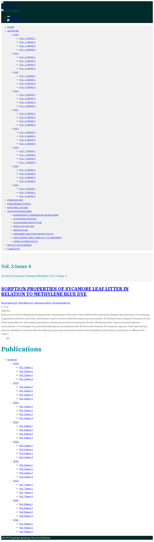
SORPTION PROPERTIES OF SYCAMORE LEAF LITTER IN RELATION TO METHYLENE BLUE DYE (65, 291)
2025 (16, 166)
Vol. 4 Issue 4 (27, 106)
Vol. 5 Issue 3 (27, 121)
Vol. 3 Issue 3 (27, 83)
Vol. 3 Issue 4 (27, 87)
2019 (16, 53)
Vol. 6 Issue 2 (27, 136)
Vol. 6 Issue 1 (27, 132)
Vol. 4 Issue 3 (27, 102)
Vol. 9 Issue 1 (27, 188)
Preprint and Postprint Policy (33, 234)
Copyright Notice (24, 219)
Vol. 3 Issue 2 (27, 79)
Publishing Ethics (19, 204)
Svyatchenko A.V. (61, 302)
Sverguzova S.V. (9, 302)
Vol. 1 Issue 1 (27, 38)
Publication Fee (23, 226)
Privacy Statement (19, 245)
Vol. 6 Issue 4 (27, 143)
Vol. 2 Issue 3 (27, 64)
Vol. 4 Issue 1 (27, 95)
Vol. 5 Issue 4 (27, 125)
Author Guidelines (19, 211)
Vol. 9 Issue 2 (27, 192)
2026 (16, 185)
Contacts (13, 249)
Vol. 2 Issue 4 (27, 68)
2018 (16, 34)
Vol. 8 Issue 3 (27, 177)
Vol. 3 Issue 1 (27, 76)
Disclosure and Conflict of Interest (37, 237)
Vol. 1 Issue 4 (27, 49)
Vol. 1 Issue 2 (27, 42)
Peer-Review (15, 200)
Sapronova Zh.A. (43, 302)
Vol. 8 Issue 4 (27, 181)
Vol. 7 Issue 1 (27, 151)
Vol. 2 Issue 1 (27, 57)
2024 (16, 147)
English (22, 21)
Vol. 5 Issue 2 (27, 117)
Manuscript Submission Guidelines (35, 215)
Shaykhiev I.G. (26, 302)
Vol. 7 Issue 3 (27, 158)
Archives (13, 31)
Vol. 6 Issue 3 (27, 140)
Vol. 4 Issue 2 (27, 98)
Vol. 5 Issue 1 (27, 113)
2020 (16, 72)
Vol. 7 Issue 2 (27, 155)
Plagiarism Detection (27, 222)
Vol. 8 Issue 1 (27, 170)
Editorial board (17, 207)
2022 (16, 110)
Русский (15, 17)
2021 (16, 91)
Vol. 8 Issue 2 (27, 173)
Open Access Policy (25, 241)
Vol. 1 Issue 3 (27, 46)
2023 (16, 128)
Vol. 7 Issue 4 (27, 162)
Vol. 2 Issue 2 (27, 61)
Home (10, 27)
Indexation (20, 230)
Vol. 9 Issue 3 (27, 196)
